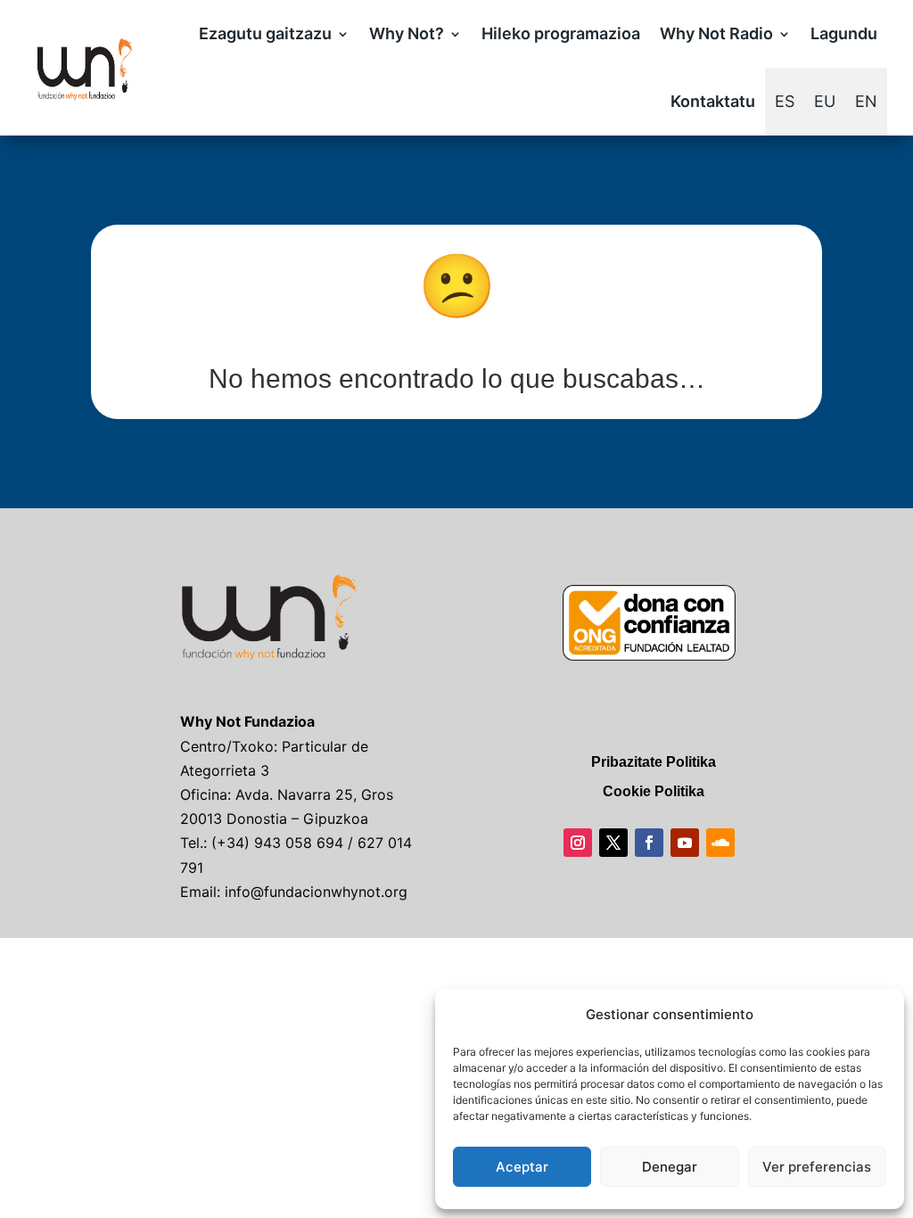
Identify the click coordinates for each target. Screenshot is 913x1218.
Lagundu (843, 33)
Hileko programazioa (560, 33)
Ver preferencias (816, 1166)
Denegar (669, 1166)
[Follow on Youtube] (684, 842)
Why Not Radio (716, 33)
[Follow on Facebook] (649, 842)
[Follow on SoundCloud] (720, 842)
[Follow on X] (613, 842)
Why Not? (406, 33)
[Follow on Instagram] (577, 842)
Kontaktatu (712, 101)
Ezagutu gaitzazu (265, 33)
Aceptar (522, 1166)
